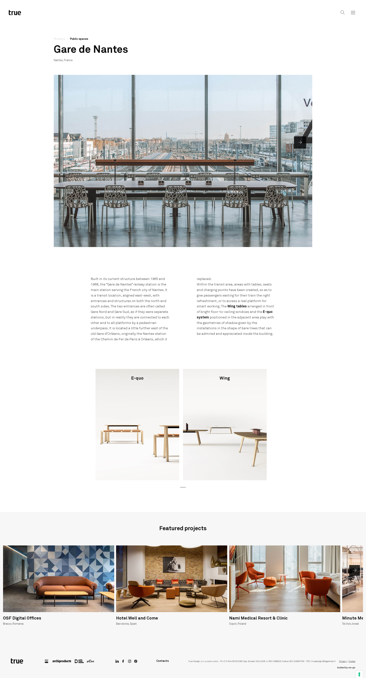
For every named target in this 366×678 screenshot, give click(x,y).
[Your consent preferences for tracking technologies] (359, 674)
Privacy (343, 661)
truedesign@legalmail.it (323, 661)
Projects (182, 15)
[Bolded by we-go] (346, 668)
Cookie (352, 661)
